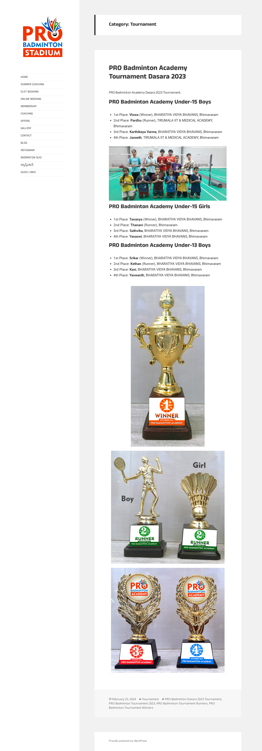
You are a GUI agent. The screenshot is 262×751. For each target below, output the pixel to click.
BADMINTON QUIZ (31, 158)
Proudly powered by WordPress (128, 741)
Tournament (150, 699)
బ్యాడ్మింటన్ (27, 165)
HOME (24, 77)
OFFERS (25, 121)
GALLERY (26, 129)
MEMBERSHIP (29, 107)
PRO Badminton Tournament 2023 (132, 703)
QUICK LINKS (28, 172)
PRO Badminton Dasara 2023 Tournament (193, 699)
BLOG (24, 143)
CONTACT (26, 136)
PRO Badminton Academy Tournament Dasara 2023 (148, 73)
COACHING (27, 114)
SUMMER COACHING (32, 85)
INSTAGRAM (28, 151)
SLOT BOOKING (29, 92)
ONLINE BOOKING (31, 99)
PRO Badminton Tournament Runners (182, 703)
